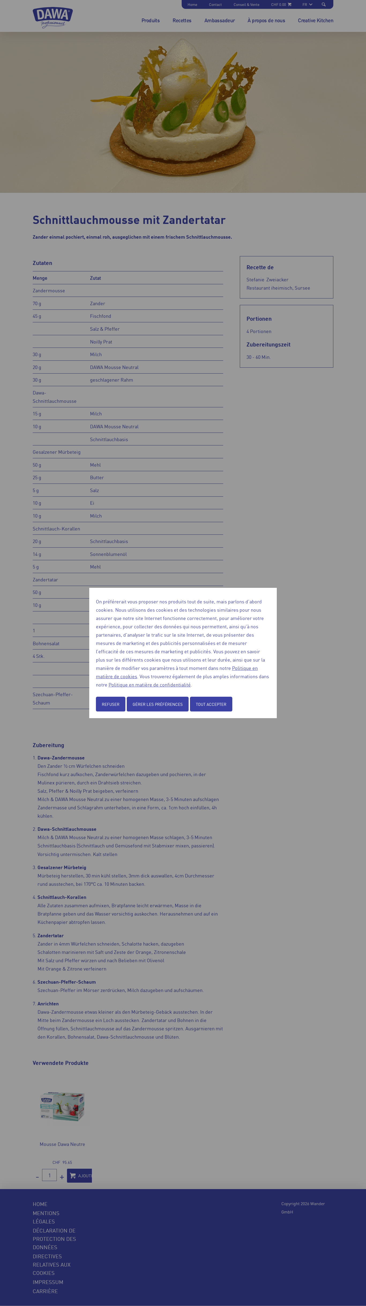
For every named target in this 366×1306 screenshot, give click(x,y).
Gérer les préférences (158, 704)
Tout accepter (211, 704)
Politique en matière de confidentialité (150, 684)
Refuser (110, 704)
